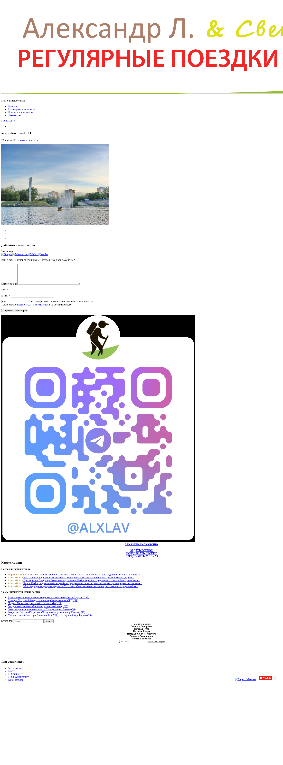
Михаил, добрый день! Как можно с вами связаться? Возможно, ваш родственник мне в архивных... (85, 574)
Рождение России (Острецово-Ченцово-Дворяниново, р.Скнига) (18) (46, 612)
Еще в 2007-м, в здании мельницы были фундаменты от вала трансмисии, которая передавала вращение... (82, 583)
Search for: (7, 620)
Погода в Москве (142, 624)
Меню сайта (8, 120)
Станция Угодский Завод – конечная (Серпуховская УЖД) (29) (43, 600)
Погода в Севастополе (141, 636)
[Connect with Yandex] (43, 254)
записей (15, 674)
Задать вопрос (141, 550)
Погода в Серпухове (141, 626)
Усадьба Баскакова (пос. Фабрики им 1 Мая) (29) (35, 603)
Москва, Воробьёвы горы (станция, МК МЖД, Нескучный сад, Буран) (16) (50, 615)
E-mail (5, 295)
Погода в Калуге (141, 631)
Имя (4, 289)
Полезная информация (20, 112)
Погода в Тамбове (141, 638)
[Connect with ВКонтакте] (20, 254)
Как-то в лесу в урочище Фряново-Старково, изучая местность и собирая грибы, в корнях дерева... (78, 577)
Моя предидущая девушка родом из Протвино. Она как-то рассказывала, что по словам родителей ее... (80, 586)
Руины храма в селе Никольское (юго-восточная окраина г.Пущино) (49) (48, 597)
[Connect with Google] (6, 254)
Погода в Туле (141, 629)
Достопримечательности (21, 109)
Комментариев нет (29, 140)
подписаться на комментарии (33, 304)
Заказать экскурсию (141, 544)
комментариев (18, 676)
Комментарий (9, 283)
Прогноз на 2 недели (156, 642)
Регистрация (15, 668)
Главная (12, 106)
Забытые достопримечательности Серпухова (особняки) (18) (41, 609)
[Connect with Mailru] (33, 254)
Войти (11, 671)
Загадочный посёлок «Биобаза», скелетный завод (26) (38, 606)
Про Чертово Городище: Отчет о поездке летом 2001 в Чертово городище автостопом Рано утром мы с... (81, 580)
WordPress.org (15, 679)
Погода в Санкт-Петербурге (141, 634)
